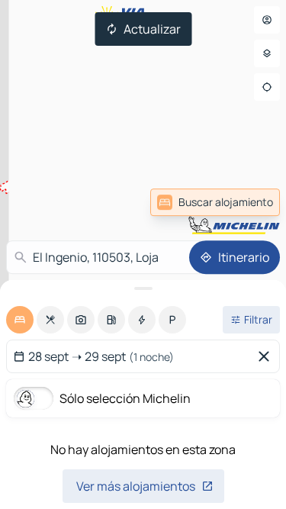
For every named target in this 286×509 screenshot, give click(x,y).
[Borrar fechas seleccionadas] (267, 356)
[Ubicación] (267, 87)
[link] (215, 202)
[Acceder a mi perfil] (267, 20)
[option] (20, 319)
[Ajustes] (267, 53)
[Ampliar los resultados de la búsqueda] (143, 288)
